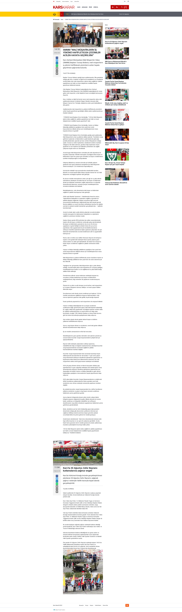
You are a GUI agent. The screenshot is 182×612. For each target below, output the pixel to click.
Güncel (95, 7)
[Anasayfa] (54, 1)
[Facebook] (57, 58)
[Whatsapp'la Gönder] (57, 66)
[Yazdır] (57, 71)
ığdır (90, 7)
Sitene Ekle (76, 1)
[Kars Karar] (63, 7)
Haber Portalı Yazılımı (60, 609)
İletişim (91, 605)
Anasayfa (81, 605)
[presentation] (58, 14)
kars (78, 7)
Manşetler (58, 1)
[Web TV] (125, 1)
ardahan (84, 7)
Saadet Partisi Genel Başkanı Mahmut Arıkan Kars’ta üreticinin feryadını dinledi (88, 14)
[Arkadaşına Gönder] (57, 68)
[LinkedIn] (57, 63)
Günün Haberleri (65, 1)
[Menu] (112, 7)
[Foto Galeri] (128, 1)
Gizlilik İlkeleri (98, 605)
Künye (86, 605)
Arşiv (72, 1)
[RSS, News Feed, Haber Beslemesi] (127, 605)
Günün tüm (124, 14)
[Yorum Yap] (57, 73)
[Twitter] (57, 60)
